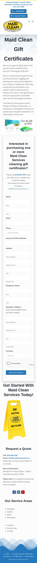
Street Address (10, 257)
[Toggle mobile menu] (33, 21)
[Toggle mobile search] (29, 21)
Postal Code (10, 281)
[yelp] (23, 492)
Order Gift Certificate (16, 372)
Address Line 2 (10, 265)
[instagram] (18, 492)
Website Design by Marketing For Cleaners (19, 559)
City (7, 273)
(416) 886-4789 (12, 455)
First (7, 205)
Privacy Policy (29, 556)
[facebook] (14, 492)
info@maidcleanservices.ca (18, 189)
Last (7, 214)
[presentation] (21, 363)
